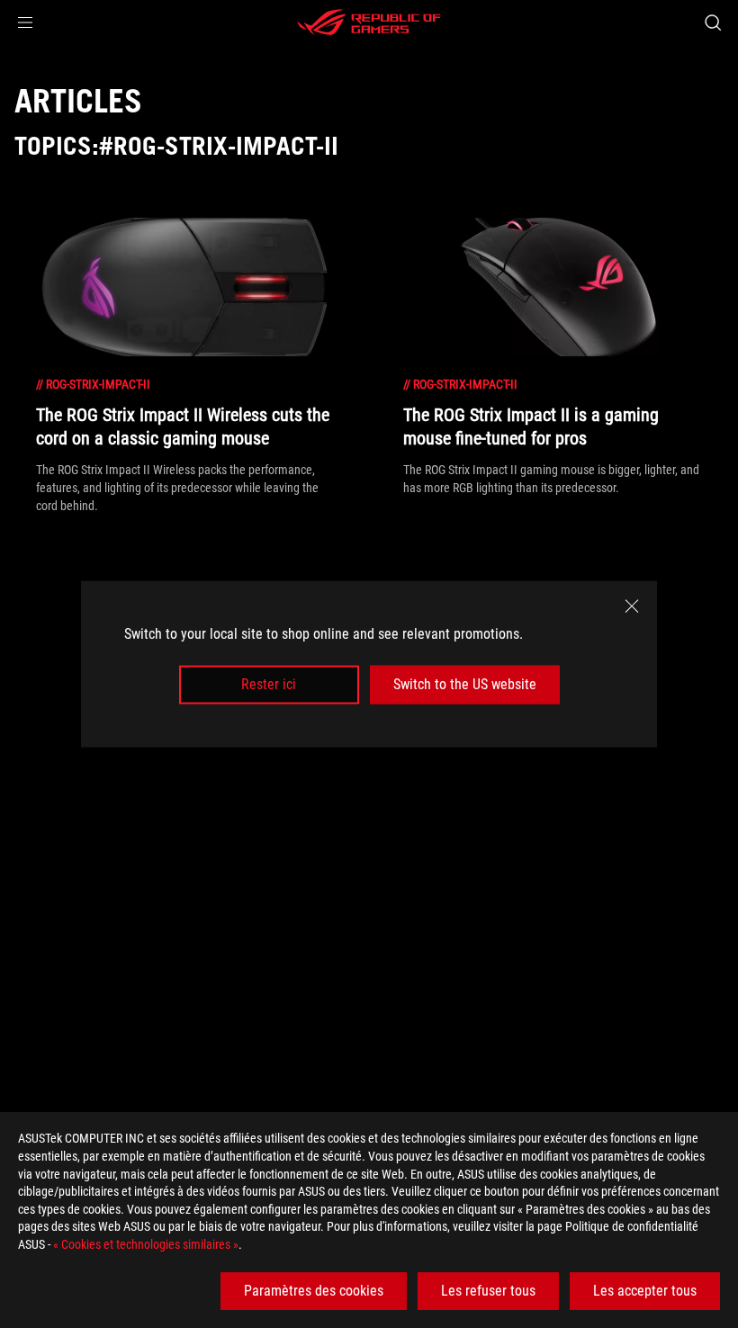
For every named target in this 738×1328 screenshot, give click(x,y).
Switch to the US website (464, 684)
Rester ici (268, 684)
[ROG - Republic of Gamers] (369, 22)
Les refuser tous (488, 1290)
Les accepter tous (645, 1290)
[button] (25, 22)
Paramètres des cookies (313, 1290)
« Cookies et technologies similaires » (145, 1244)
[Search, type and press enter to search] (713, 22)
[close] (632, 606)
